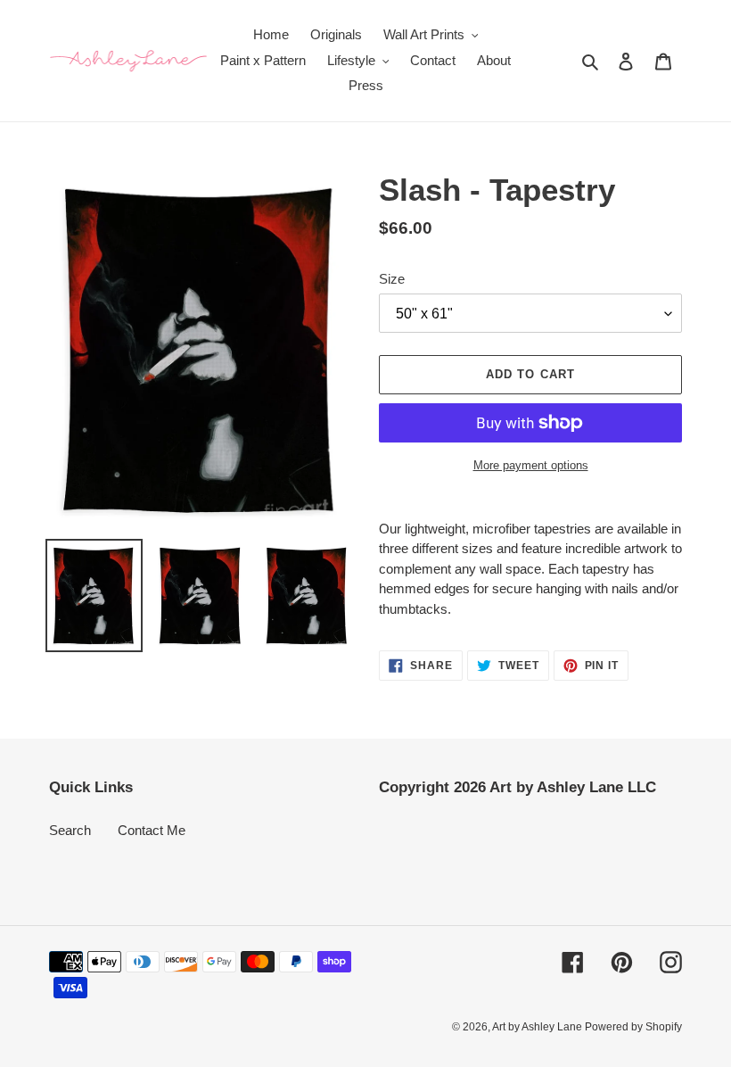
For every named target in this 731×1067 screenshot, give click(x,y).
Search (70, 830)
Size (392, 278)
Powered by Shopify (633, 1027)
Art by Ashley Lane (538, 1027)
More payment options (530, 465)
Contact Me (151, 830)
